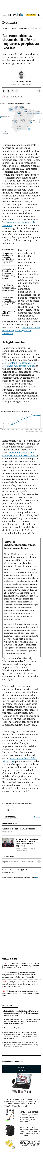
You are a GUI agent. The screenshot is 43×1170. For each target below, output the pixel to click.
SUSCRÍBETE (31, 15)
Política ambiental (27, 862)
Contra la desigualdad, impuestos (18, 829)
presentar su (18, 364)
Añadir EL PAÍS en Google (14, 97)
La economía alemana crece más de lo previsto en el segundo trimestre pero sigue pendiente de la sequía (20, 965)
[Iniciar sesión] (39, 15)
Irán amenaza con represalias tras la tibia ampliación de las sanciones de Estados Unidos (20, 993)
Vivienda (14, 28)
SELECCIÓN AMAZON (21, 1069)
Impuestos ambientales (10, 862)
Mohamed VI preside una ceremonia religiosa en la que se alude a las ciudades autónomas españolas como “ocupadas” (20, 975)
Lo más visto (7, 1006)
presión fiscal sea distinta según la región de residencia (21, 330)
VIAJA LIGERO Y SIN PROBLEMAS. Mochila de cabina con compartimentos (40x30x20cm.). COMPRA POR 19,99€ (30, 1131)
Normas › (37, 817)
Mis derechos (33, 28)
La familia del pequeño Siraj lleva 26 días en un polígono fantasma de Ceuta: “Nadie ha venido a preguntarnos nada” (21, 1013)
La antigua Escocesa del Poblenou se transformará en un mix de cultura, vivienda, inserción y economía (21, 984)
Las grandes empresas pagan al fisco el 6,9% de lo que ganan (9, 301)
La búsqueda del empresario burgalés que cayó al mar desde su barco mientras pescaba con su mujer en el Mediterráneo (22, 1021)
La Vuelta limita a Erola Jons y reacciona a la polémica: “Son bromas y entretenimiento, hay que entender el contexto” (21, 1045)
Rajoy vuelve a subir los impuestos (8, 313)
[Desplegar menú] (4, 15)
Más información (7, 872)
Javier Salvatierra (21, 81)
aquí (36, 877)
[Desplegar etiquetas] (39, 861)
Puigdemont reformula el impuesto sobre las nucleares (9, 288)
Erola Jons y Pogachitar (13, 1028)
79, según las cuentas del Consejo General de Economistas (19, 454)
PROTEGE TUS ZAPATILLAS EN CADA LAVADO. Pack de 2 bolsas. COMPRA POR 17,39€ (30, 1143)
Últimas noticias (9, 959)
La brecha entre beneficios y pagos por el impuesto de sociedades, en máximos (9, 274)
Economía (9, 22)
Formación (23, 28)
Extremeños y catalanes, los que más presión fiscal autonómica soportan (8, 258)
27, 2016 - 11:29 (24, 85)
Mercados (6, 28)
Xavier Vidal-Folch (8, 832)
